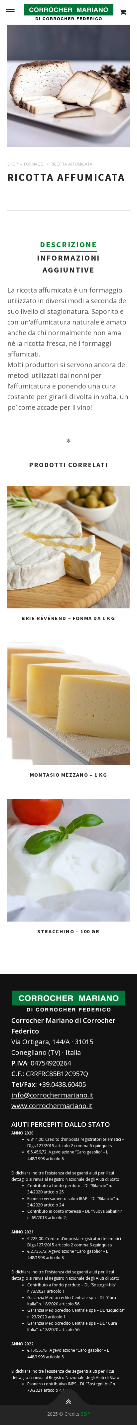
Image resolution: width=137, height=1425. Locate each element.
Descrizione (68, 244)
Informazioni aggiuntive (68, 264)
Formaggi (34, 164)
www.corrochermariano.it (51, 1105)
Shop (12, 164)
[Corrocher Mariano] (68, 12)
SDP (85, 1414)
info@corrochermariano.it (52, 1094)
